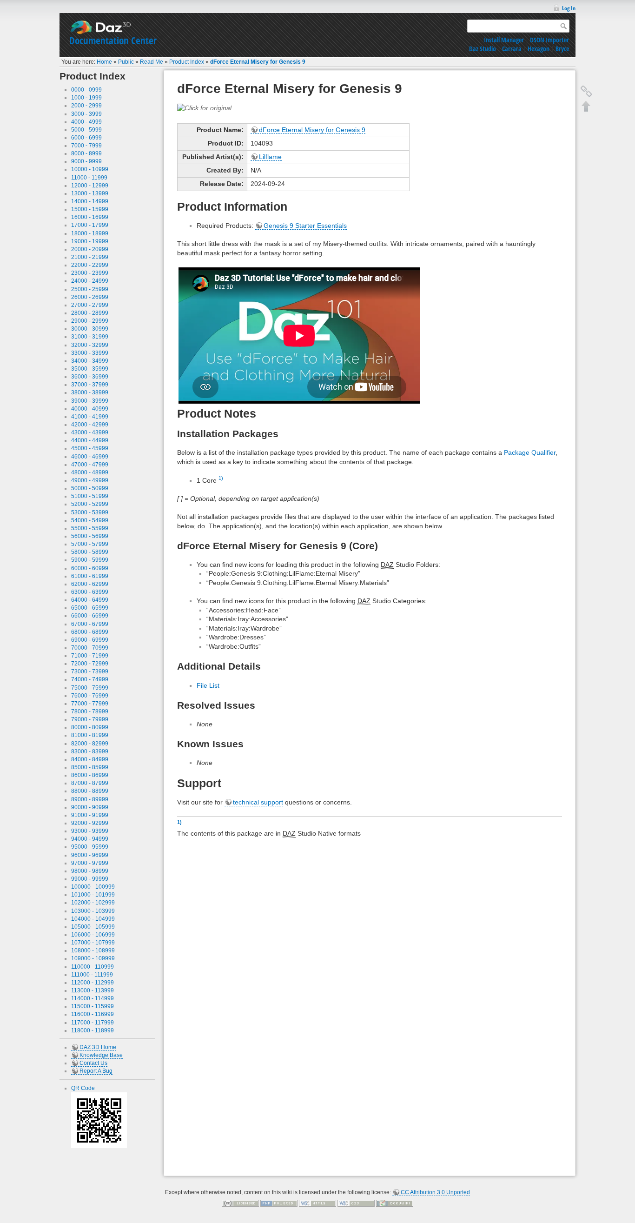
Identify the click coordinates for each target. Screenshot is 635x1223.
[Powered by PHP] (279, 1203)
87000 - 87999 (89, 783)
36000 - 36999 (89, 376)
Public (126, 62)
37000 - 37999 (89, 384)
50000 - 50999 (89, 488)
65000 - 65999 (89, 608)
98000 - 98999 (89, 871)
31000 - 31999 (89, 336)
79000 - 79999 (89, 719)
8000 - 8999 (86, 153)
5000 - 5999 (86, 129)
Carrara (512, 48)
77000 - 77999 (89, 703)
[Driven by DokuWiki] (394, 1203)
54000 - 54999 (89, 520)
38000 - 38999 (89, 392)
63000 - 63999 (89, 592)
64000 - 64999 (89, 600)
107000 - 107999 (93, 942)
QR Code (83, 1088)
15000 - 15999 (89, 209)
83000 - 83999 (89, 751)
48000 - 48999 (89, 472)
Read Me (151, 62)
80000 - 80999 (89, 727)
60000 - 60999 (89, 568)
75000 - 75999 (89, 688)
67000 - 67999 (89, 624)
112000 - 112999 (92, 982)
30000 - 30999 (89, 329)
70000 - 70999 (89, 648)
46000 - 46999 (89, 456)
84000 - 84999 (89, 759)
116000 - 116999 (92, 1014)
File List (208, 685)
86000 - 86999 (89, 775)
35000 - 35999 (89, 369)
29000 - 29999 (89, 321)
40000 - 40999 (89, 408)
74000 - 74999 (89, 679)
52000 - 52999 (89, 504)
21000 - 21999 (89, 257)
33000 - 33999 (89, 353)
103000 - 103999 (93, 911)
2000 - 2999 (86, 105)
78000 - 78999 (89, 711)
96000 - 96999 (89, 855)
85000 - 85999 (89, 767)
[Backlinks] (586, 91)
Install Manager (504, 39)
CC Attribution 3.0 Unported (435, 1192)
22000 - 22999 (89, 265)
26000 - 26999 (89, 297)
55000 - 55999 (89, 528)
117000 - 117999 (92, 1022)
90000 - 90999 (89, 807)
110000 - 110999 (92, 967)
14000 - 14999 (89, 201)
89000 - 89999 (89, 799)
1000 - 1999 (86, 97)
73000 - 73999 (89, 671)
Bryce (562, 48)
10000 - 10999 (89, 169)
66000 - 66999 (89, 615)
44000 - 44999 (89, 440)
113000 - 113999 (92, 990)
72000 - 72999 (89, 663)
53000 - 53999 (89, 512)
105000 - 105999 (93, 927)
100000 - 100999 (93, 887)
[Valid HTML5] (317, 1203)
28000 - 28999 (89, 313)
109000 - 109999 (93, 958)
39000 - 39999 (89, 401)
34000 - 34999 (89, 361)
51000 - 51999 (89, 496)
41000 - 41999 (89, 416)
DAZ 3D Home (97, 1047)
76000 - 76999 (89, 695)
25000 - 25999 (89, 289)
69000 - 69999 (89, 640)
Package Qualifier (530, 452)
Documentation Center (113, 40)
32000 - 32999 (89, 345)
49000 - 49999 (89, 480)
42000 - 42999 (89, 424)
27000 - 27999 (89, 305)
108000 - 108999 (93, 950)
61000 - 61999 (89, 576)
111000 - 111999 (92, 974)
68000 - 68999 (89, 632)
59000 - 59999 (89, 560)
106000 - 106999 (93, 934)
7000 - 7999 (86, 145)
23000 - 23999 (89, 273)
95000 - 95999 (89, 847)
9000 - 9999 (86, 161)
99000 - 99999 (89, 879)
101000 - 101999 (93, 894)
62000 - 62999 (89, 584)
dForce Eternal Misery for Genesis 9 (257, 62)
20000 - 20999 (89, 249)
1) (220, 478)
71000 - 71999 (89, 655)
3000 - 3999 (86, 114)
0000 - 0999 (86, 89)
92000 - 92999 (89, 823)
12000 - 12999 (89, 185)
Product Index (186, 62)
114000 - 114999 (92, 998)
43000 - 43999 (89, 432)
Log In (568, 8)
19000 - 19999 (89, 241)
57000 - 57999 (89, 544)
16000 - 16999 (89, 217)
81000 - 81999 (89, 735)
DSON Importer (549, 39)
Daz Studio (482, 48)
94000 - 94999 (89, 839)
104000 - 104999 (93, 919)
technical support (258, 802)
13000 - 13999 (89, 193)
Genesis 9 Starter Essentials (305, 225)
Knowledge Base (101, 1055)
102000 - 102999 (93, 902)
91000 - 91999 (89, 815)
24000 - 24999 (89, 281)
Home (104, 62)
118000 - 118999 (92, 1030)
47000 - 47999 (89, 464)
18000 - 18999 (89, 233)
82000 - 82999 (89, 743)
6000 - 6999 (86, 137)
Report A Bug (95, 1071)
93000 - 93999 (89, 831)
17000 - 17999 (89, 225)
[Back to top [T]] (586, 106)
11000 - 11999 (89, 177)
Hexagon (538, 48)
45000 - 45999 (89, 448)
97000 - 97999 (89, 863)
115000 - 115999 (92, 1006)
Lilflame (270, 156)
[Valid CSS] (356, 1203)
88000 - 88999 (89, 791)
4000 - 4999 (86, 122)
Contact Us (93, 1063)
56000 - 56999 (89, 536)
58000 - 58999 (89, 552)
